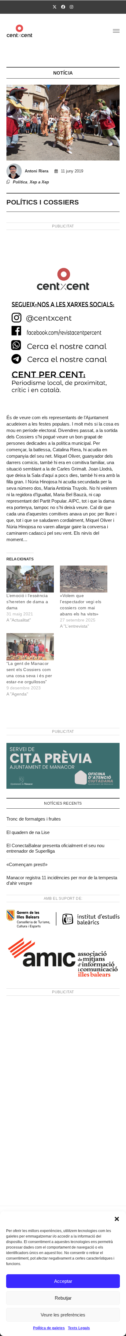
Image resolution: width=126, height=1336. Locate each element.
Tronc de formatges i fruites (33, 818)
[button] (117, 1219)
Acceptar (63, 1281)
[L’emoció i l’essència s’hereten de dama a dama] (30, 579)
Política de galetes (49, 1328)
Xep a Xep (39, 182)
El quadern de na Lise (28, 832)
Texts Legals (79, 1328)
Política (20, 182)
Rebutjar (63, 1298)
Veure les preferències (63, 1314)
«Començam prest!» (26, 864)
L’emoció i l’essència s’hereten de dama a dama (27, 601)
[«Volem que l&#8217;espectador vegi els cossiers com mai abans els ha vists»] (83, 579)
